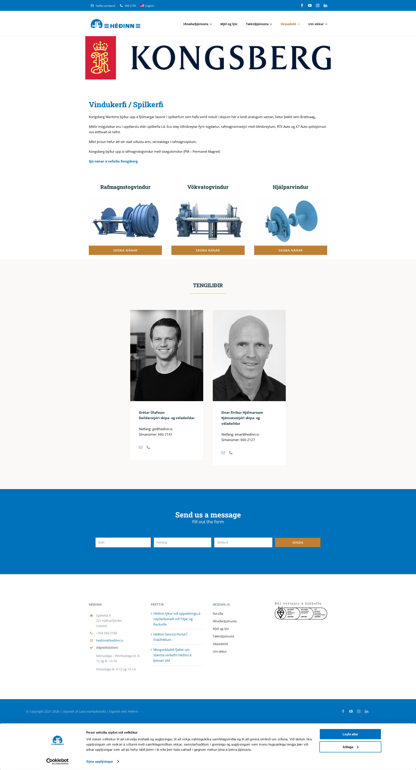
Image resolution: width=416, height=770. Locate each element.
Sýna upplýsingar (99, 761)
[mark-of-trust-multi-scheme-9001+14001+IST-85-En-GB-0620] (301, 608)
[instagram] (317, 5)
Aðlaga (348, 747)
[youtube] (310, 5)
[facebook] (302, 5)
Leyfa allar (350, 734)
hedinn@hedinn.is (109, 640)
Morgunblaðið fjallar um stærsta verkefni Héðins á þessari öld (172, 655)
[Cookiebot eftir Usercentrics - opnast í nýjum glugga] (57, 761)
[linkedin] (325, 5)
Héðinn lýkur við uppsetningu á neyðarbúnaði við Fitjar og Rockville (176, 618)
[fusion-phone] (148, 447)
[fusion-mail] (140, 447)
